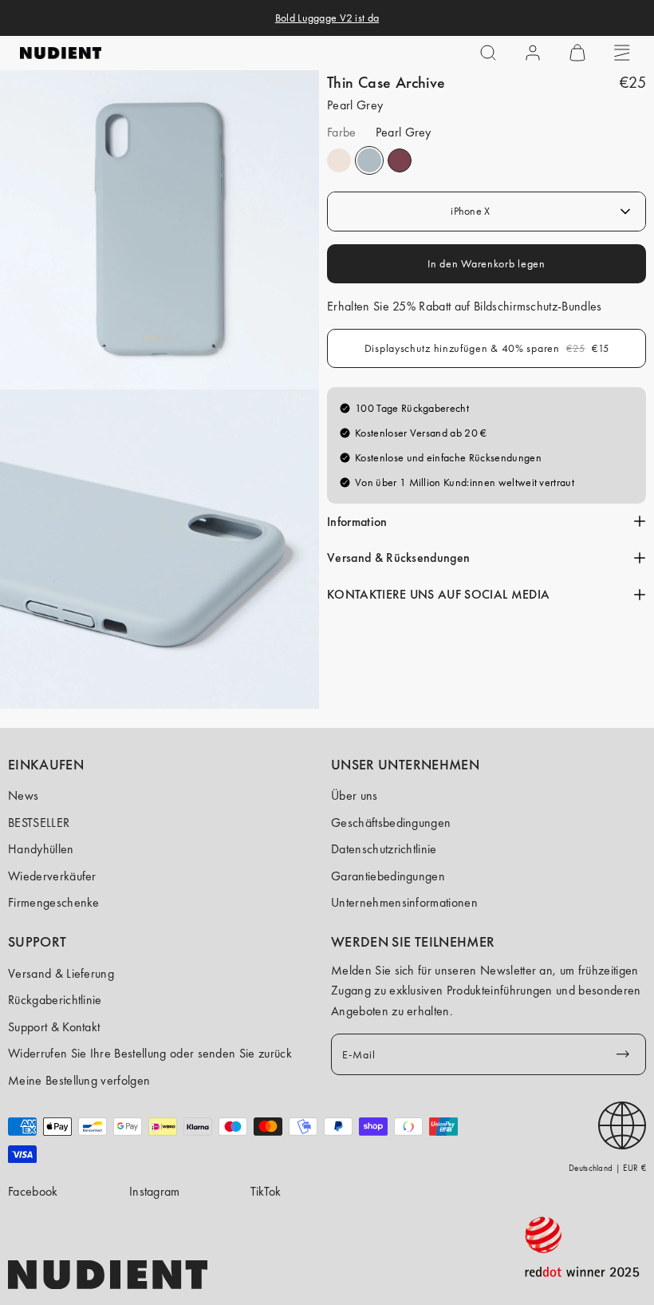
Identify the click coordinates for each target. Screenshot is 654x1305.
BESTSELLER (38, 822)
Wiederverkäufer (52, 876)
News (23, 795)
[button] (488, 52)
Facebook (33, 1191)
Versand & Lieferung (61, 973)
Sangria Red (400, 160)
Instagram (154, 1191)
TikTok (266, 1191)
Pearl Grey (369, 160)
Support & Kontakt (54, 1026)
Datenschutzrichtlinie (384, 848)
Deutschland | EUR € (607, 1167)
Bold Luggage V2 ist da (327, 17)
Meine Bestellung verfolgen (79, 1080)
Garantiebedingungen (388, 876)
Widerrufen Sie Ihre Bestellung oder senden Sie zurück (150, 1053)
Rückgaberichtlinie (55, 999)
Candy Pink (339, 160)
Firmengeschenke (54, 902)
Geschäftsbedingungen (391, 822)
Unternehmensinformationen (404, 902)
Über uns (354, 795)
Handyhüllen (41, 848)
